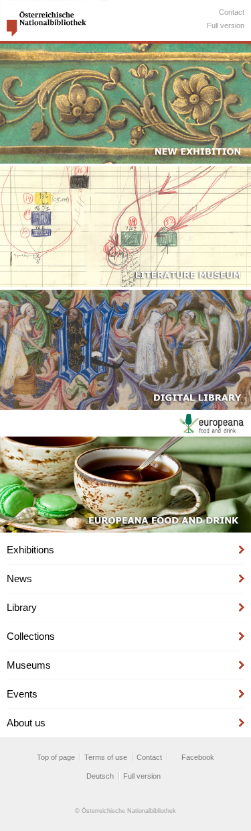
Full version (225, 25)
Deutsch (100, 776)
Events (22, 694)
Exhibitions (30, 549)
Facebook (197, 757)
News (19, 578)
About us (26, 722)
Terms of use (105, 757)
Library (22, 607)
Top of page (56, 757)
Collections (31, 636)
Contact (231, 12)
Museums (29, 665)
